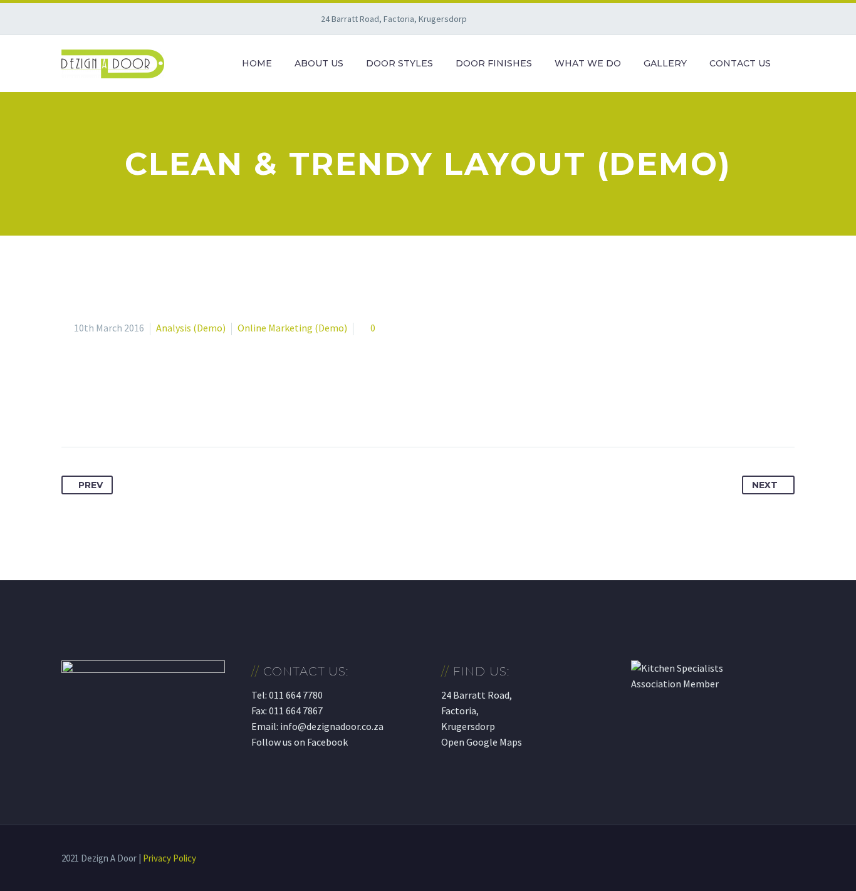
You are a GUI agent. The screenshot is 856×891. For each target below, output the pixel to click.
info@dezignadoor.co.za (332, 726)
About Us (319, 63)
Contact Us (740, 63)
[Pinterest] (118, 407)
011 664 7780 (296, 695)
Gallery (665, 63)
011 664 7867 (296, 710)
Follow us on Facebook (299, 742)
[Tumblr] (141, 407)
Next (765, 485)
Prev (90, 485)
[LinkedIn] (164, 407)
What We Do (588, 63)
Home (257, 63)
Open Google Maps (481, 742)
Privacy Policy (169, 858)
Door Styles (399, 63)
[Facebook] (72, 407)
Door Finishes (494, 63)
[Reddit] (188, 407)
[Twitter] (95, 407)
